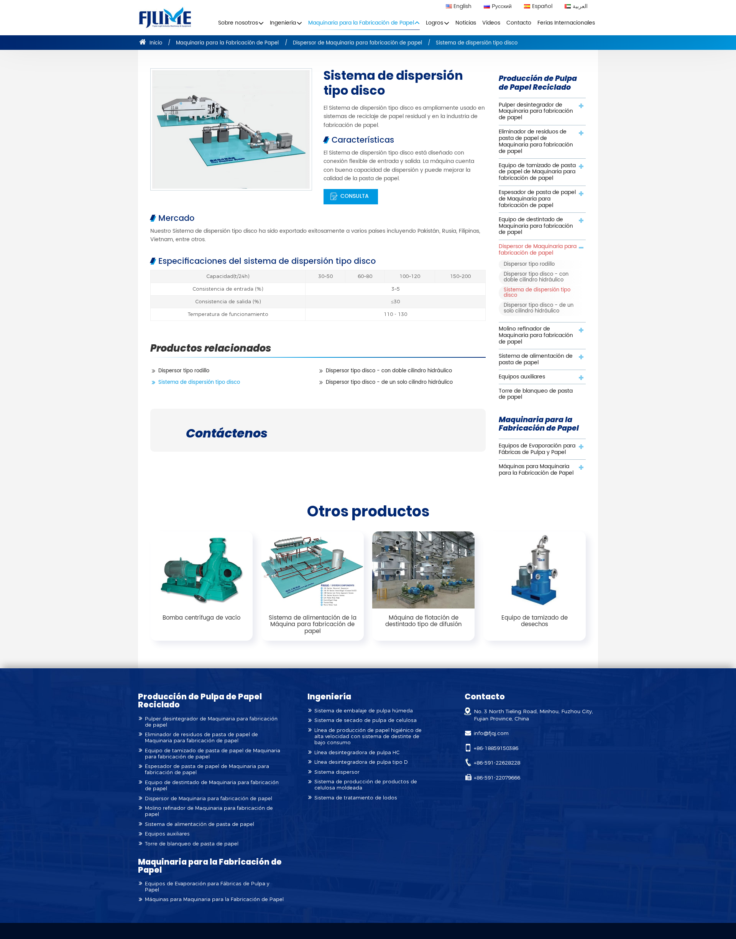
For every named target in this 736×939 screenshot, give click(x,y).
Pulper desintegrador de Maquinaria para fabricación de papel (536, 111)
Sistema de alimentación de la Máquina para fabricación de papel (312, 624)
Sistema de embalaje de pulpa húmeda (363, 711)
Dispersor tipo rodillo (183, 371)
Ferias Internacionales (566, 23)
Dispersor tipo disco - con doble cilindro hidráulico (389, 371)
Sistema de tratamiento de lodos (355, 798)
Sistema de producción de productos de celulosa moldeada (365, 785)
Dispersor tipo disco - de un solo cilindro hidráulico (389, 382)
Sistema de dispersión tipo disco (199, 382)
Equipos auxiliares (522, 377)
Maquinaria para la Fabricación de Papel (227, 43)
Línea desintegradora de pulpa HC (356, 752)
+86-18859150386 (496, 748)
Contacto (518, 23)
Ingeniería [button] (283, 23)
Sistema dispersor (337, 772)
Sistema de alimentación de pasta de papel (536, 359)
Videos (491, 23)
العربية (580, 7)
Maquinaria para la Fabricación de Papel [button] (361, 23)
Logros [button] (434, 23)
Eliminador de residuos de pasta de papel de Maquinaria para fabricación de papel (536, 141)
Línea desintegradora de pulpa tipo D (361, 762)
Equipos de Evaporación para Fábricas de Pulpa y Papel (537, 449)
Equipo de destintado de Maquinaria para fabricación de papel (536, 226)
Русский (502, 7)
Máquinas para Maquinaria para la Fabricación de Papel (536, 470)
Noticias (465, 23)
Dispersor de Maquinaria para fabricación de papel (357, 43)
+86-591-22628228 (497, 763)
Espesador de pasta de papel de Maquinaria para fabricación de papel (537, 199)
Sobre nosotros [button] (238, 23)
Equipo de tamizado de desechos (534, 621)
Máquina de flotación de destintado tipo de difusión (423, 621)
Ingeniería (329, 696)
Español (542, 7)
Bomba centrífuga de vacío (201, 618)
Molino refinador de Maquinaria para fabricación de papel (536, 335)
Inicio (155, 43)
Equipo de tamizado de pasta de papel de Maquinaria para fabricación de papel (537, 172)
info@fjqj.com (491, 733)
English (462, 7)
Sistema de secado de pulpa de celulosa (365, 720)
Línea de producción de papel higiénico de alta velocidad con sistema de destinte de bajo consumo (368, 736)
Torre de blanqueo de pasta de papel (536, 394)
